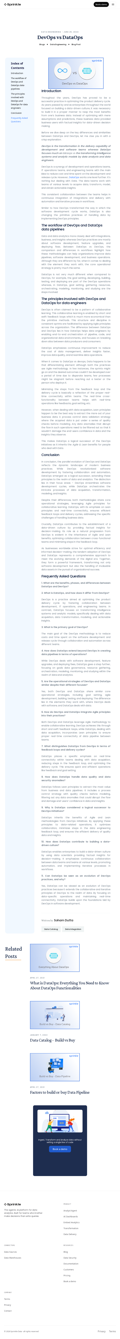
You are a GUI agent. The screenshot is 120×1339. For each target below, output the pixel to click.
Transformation (71, 1228)
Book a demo (101, 4)
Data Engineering (51, 32)
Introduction (17, 73)
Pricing (67, 1275)
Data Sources (10, 1251)
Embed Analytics (72, 1222)
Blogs (42, 44)
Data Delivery (70, 1234)
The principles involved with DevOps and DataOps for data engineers (19, 100)
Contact (7, 1310)
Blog (66, 1251)
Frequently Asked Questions (19, 120)
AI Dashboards (71, 1216)
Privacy (7, 1304)
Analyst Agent (70, 1210)
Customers (69, 1269)
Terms (7, 1299)
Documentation (71, 1263)
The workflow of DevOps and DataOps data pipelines (18, 83)
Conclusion (16, 113)
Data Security (70, 1257)
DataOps (74, 177)
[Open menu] (113, 4)
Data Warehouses (12, 1257)
